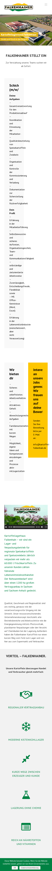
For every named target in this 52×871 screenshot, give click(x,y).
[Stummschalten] (42, 527)
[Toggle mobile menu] (46, 4)
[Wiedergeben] (6, 527)
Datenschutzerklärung (30, 868)
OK (15, 868)
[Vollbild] (46, 527)
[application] (26, 517)
